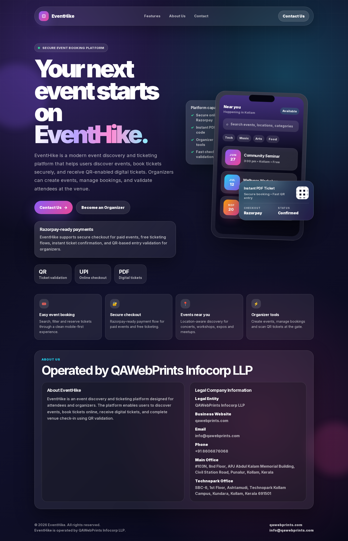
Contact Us (294, 16)
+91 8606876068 (211, 451)
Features (152, 16)
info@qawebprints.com (217, 436)
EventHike (63, 16)
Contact (201, 16)
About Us (177, 16)
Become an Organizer (103, 207)
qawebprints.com (211, 420)
